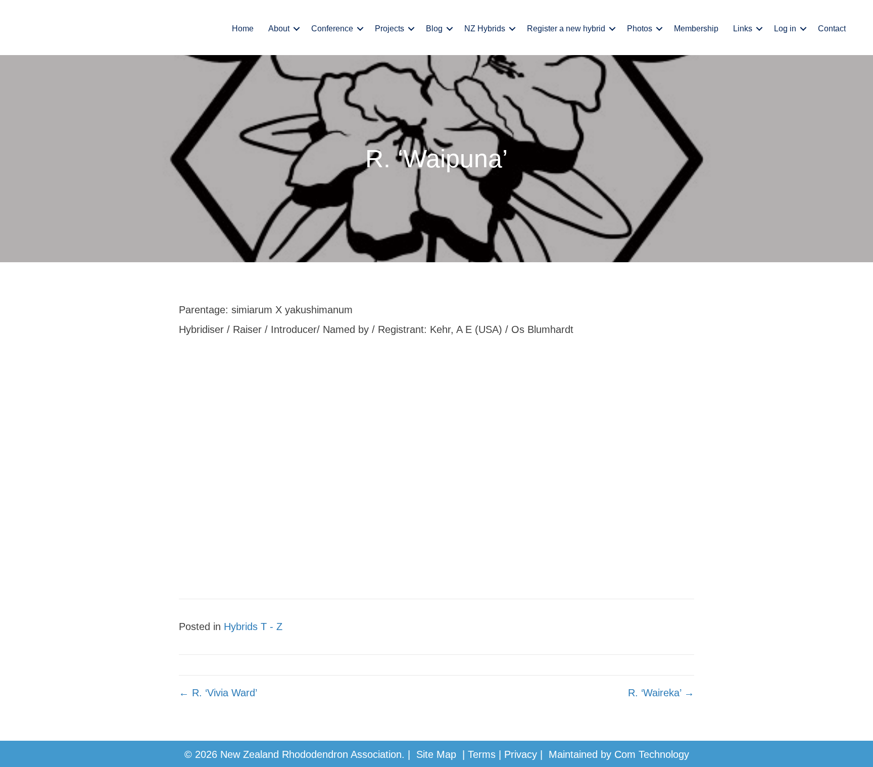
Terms (482, 754)
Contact (832, 28)
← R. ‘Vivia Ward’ (218, 692)
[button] (296, 29)
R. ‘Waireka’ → (661, 692)
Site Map (436, 754)
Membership (696, 28)
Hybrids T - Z (253, 626)
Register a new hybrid (566, 28)
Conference (332, 28)
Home (243, 28)
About (278, 28)
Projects (389, 28)
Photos (639, 28)
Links (742, 28)
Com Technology (651, 754)
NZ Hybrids (484, 28)
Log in (785, 28)
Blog (434, 28)
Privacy (520, 754)
